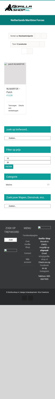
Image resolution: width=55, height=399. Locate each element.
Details (21, 106)
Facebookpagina (27, 235)
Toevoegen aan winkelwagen (11, 108)
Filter (9, 166)
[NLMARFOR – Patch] (15, 73)
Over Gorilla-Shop (28, 244)
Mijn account (27, 260)
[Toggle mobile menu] (50, 4)
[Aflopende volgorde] (44, 36)
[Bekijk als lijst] (30, 51)
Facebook (44, 265)
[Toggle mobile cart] (44, 4)
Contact (27, 253)
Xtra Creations (43, 292)
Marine (9, 185)
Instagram (44, 271)
